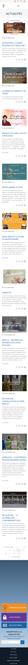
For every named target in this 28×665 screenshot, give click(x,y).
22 (9, 550)
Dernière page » (16, 557)
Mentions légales (13, 657)
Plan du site (13, 651)
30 (14, 553)
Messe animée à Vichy (12, 187)
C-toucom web (13, 663)
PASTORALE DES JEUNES (17, 608)
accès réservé (14, 617)
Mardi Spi (6, 293)
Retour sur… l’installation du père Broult (13, 401)
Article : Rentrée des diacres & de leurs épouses (12, 342)
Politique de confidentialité (13, 660)
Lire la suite (5, 152)
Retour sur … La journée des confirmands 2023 (11, 518)
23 (14, 550)
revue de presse (15, 625)
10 (24, 547)
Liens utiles (13, 648)
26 (6, 553)
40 (19, 553)
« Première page (8, 547)
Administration (13, 654)
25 (23, 550)
